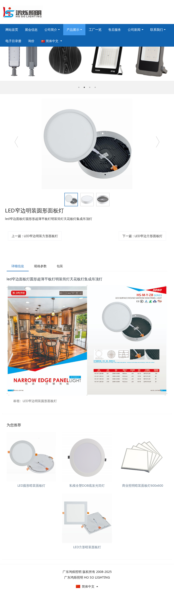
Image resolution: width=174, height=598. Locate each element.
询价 (31, 41)
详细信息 (17, 266)
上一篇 (35, 236)
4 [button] (95, 87)
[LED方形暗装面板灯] (87, 518)
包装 (60, 266)
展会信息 (31, 29)
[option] (87, 64)
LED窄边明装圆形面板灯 (40, 401)
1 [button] (79, 87)
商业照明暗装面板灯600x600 (142, 485)
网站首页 (11, 29)
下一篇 (142, 236)
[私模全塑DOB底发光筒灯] (87, 456)
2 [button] (84, 87)
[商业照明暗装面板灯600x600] (142, 456)
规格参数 (40, 266)
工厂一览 (95, 29)
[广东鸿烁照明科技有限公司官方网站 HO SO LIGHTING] (22, 12)
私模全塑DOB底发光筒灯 (87, 485)
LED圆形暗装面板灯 (31, 485)
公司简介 (50, 29)
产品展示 (73, 29)
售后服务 (114, 29)
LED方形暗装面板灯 (87, 547)
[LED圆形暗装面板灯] (31, 456)
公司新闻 (134, 29)
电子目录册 (13, 41)
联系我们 (156, 29)
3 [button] (89, 87)
